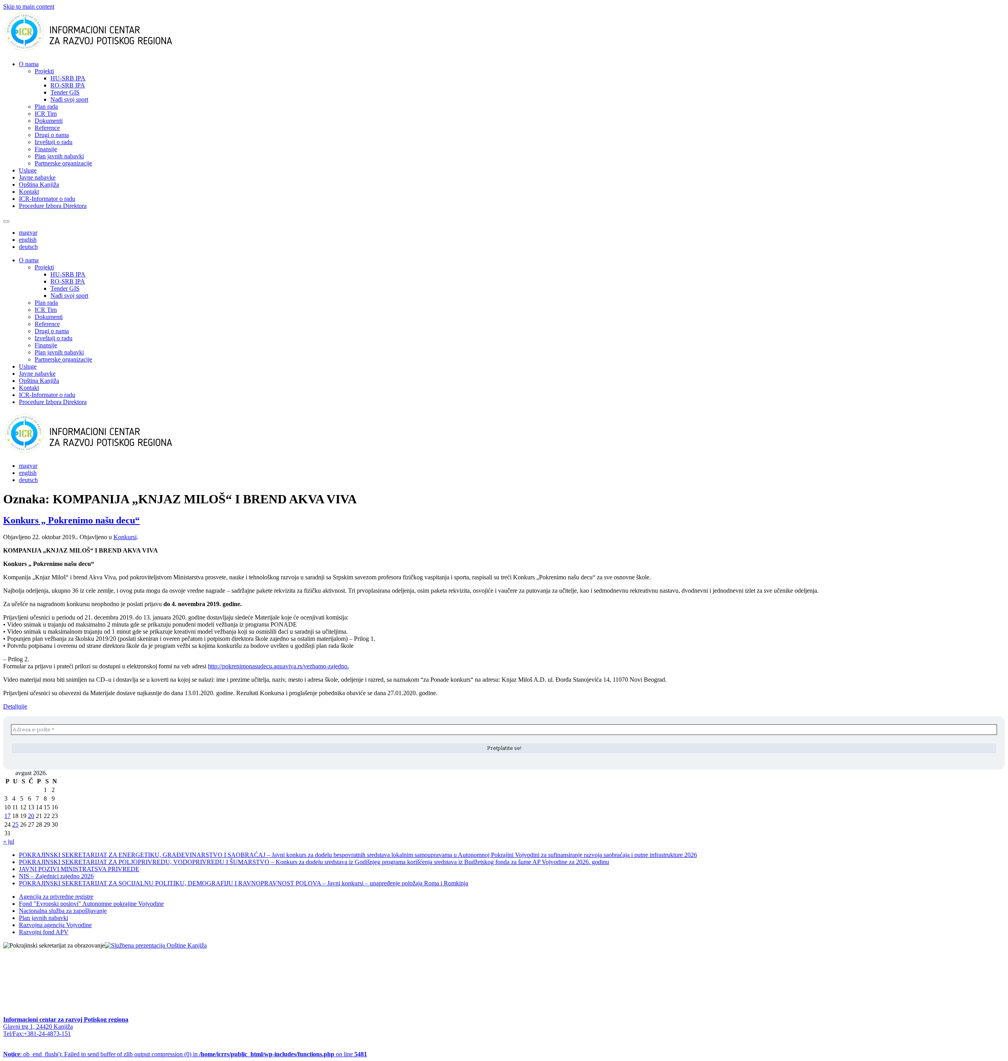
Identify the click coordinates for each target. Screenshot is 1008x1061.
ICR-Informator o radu (47, 198)
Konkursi (125, 537)
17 (7, 815)
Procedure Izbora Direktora (53, 205)
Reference (47, 127)
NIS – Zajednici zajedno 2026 (56, 876)
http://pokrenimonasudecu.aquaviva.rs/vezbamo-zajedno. (278, 666)
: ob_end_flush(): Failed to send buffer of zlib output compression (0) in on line (185, 1054)
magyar (28, 232)
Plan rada (46, 106)
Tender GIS (65, 92)
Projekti (44, 71)
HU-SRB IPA (67, 78)
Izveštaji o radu (53, 142)
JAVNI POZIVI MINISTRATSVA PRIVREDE (79, 869)
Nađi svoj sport (69, 99)
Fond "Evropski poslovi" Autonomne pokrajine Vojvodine (91, 903)
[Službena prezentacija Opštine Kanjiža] (156, 945)
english (28, 239)
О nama (29, 64)
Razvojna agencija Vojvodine (55, 925)
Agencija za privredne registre (56, 896)
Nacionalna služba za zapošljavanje (63, 910)
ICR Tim (46, 113)
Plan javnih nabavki (59, 156)
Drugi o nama (52, 135)
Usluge (28, 170)
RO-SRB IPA (67, 85)
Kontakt (29, 191)
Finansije (46, 149)
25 (15, 824)
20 (31, 815)
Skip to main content (28, 6)
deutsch (28, 246)
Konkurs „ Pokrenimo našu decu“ (71, 520)
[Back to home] (101, 50)
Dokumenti (49, 120)
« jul (8, 841)
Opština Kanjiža (39, 184)
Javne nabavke (37, 177)
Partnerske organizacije (63, 163)
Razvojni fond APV (44, 932)
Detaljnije (15, 706)
